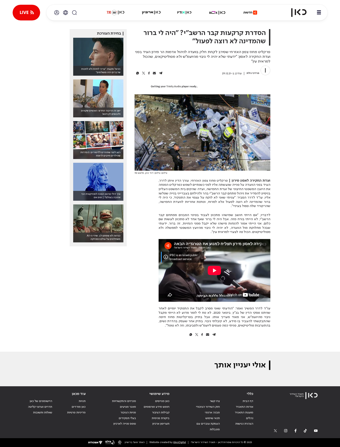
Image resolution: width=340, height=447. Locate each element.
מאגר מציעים (128, 406)
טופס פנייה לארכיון (124, 423)
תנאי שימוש (212, 418)
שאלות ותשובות (42, 412)
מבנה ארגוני (212, 412)
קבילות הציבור (160, 412)
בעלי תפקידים (127, 418)
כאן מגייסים (162, 401)
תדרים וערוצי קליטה (40, 406)
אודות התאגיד (244, 406)
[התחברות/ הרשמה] (57, 13)
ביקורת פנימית (160, 418)
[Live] (26, 12)
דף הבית (248, 401)
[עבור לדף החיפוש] (74, 13)
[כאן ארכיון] (151, 12)
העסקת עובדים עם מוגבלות (208, 426)
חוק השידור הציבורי (208, 406)
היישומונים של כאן (41, 401)
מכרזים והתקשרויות (124, 401)
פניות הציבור (128, 412)
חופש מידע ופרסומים (156, 406)
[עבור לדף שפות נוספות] (65, 13)
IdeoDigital (179, 442)
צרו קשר (215, 401)
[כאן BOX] (217, 12)
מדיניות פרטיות (76, 412)
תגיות (82, 401)
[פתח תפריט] (319, 12)
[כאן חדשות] (250, 12)
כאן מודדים (79, 406)
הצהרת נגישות (244, 423)
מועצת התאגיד (244, 412)
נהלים (249, 418)
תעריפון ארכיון (160, 423)
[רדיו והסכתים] (184, 12)
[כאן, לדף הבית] (295, 12)
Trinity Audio (173, 87)
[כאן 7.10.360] (115, 12)
